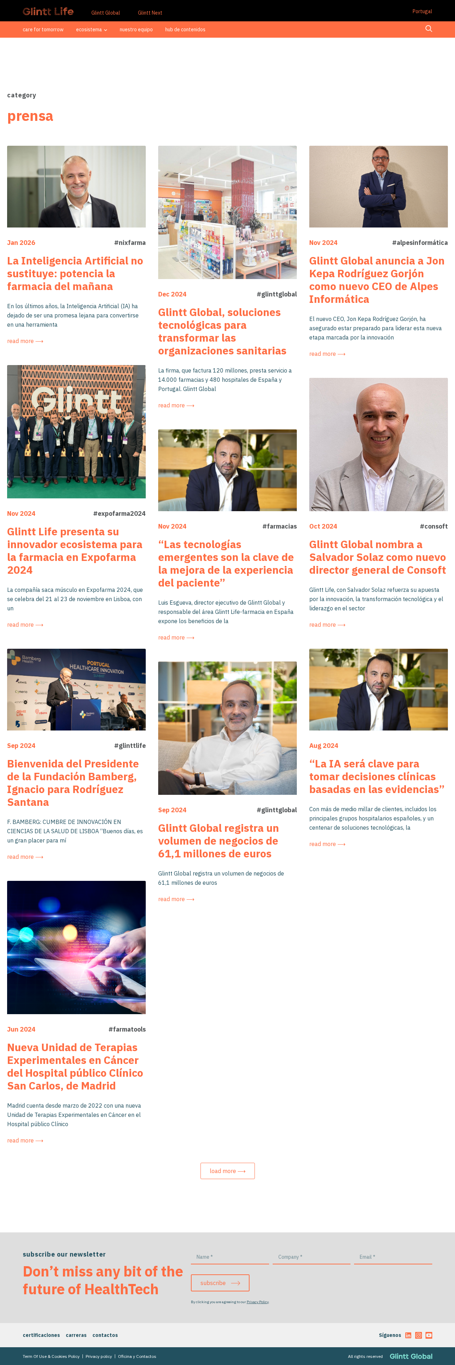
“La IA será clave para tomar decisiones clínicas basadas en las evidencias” (377, 776)
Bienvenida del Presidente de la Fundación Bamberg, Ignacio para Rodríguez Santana (73, 782)
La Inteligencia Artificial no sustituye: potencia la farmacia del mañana (75, 273)
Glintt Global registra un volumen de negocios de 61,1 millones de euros (218, 840)
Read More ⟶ (25, 340)
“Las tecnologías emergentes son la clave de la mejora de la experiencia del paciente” (226, 563)
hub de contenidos (185, 29)
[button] (227, 1171)
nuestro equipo (136, 29)
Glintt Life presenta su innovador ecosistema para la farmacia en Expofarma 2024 (75, 550)
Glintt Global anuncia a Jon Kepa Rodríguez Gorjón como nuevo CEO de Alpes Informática (377, 279)
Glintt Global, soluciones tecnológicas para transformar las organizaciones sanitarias (222, 331)
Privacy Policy (257, 1302)
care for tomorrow (43, 29)
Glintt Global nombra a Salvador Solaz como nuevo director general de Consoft (377, 557)
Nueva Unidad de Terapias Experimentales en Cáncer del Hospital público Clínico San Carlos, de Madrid (75, 1066)
